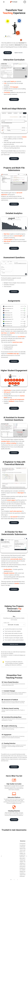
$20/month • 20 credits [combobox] (13, 624)
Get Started (7, 52)
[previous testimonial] (1, 856)
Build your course (14, 644)
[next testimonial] (26, 856)
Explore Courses (18, 52)
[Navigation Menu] (3, 2)
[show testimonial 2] (14, 879)
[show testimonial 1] (11, 879)
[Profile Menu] (25, 2)
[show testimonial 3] (17, 879)
